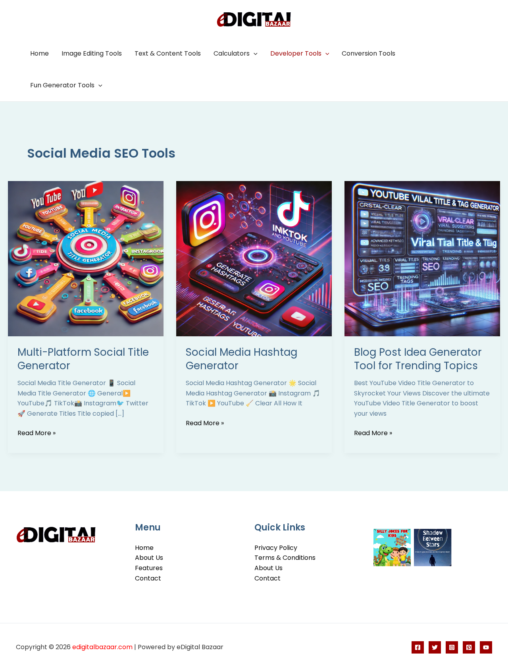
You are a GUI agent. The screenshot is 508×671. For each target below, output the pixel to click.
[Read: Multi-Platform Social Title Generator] (86, 258)
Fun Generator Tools (62, 85)
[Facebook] (418, 647)
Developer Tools (295, 53)
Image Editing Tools (92, 53)
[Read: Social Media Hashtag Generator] (254, 258)
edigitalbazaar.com (102, 647)
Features (149, 568)
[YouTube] (486, 647)
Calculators (232, 53)
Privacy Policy (275, 547)
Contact (148, 578)
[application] (254, 53)
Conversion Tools (368, 53)
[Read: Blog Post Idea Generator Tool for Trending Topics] (422, 258)
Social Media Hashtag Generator (241, 359)
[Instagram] (452, 647)
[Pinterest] (469, 647)
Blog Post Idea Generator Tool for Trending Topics (418, 359)
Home (39, 53)
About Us (149, 557)
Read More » (36, 433)
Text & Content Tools (168, 53)
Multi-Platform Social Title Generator (83, 359)
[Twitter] (435, 647)
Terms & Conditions (285, 557)
